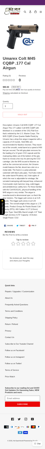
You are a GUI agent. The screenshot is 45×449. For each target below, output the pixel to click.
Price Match (10, 376)
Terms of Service (12, 370)
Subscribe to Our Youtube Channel (19, 344)
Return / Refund (11, 324)
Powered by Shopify (31, 441)
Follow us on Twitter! (13, 363)
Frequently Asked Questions (16, 304)
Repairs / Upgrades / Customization (19, 291)
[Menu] (40, 11)
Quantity (6, 101)
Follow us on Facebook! (14, 350)
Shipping (6, 93)
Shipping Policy (11, 318)
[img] (9, 80)
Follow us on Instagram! (14, 357)
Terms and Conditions (14, 311)
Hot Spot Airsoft (18, 441)
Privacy (8, 331)
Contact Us (9, 337)
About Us (9, 298)
